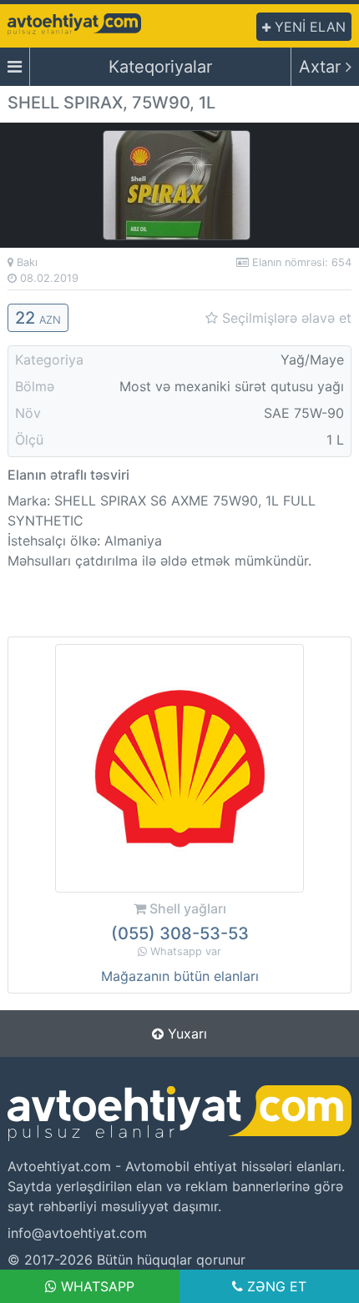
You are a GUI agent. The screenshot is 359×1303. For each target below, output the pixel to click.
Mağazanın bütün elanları (180, 976)
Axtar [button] (322, 67)
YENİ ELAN (308, 26)
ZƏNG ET (274, 1286)
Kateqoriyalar (160, 67)
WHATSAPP (95, 1286)
